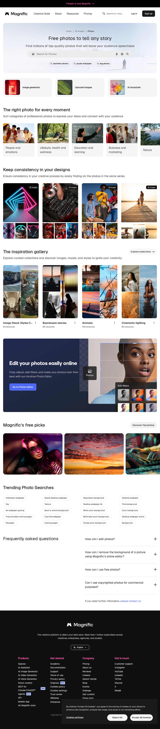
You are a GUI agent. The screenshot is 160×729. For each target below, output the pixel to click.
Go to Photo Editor (22, 386)
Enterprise (55, 702)
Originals (57, 682)
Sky (7, 504)
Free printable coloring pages (19, 516)
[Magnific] (80, 625)
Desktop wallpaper (130, 498)
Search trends (89, 679)
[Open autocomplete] (32, 54)
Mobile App (23, 701)
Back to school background (57, 510)
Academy (55, 663)
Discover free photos (143, 425)
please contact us (130, 601)
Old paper (10, 523)
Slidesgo (86, 690)
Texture (48, 504)
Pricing (88, 13)
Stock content (25, 682)
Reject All (117, 717)
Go (10, 468)
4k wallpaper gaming (15, 510)
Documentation (58, 667)
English (80, 647)
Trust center (56, 694)
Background (127, 523)
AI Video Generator (27, 675)
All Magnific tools (26, 705)
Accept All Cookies (141, 717)
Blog (84, 682)
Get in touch (122, 658)
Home (68, 31)
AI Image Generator (28, 671)
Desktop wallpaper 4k (92, 504)
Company (88, 658)
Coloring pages (51, 523)
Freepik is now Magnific (78, 3)
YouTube (119, 671)
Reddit (118, 690)
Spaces (22, 663)
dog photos (105, 63)
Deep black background (93, 498)
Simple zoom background (94, 523)
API (20, 697)
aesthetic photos (60, 63)
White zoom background (94, 510)
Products (23, 658)
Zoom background (130, 510)
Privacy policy (57, 679)
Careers (86, 675)
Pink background (129, 504)
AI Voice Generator (27, 679)
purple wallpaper (84, 63)
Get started (57, 658)
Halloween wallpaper (15, 498)
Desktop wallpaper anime (133, 516)
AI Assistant (24, 667)
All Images (79, 31)
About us (86, 667)
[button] (80, 647)
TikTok (118, 679)
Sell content (88, 694)
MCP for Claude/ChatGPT (31, 688)
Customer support (124, 663)
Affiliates (54, 698)
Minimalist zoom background (96, 516)
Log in (134, 13)
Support (54, 671)
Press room (88, 698)
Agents (24, 694)
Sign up (148, 13)
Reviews (86, 671)
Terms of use (56, 675)
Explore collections (141, 251)
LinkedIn (119, 675)
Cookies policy (57, 686)
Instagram (120, 667)
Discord (118, 682)
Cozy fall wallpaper (53, 516)
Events (85, 686)
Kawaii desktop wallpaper (56, 498)
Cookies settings (58, 690)
